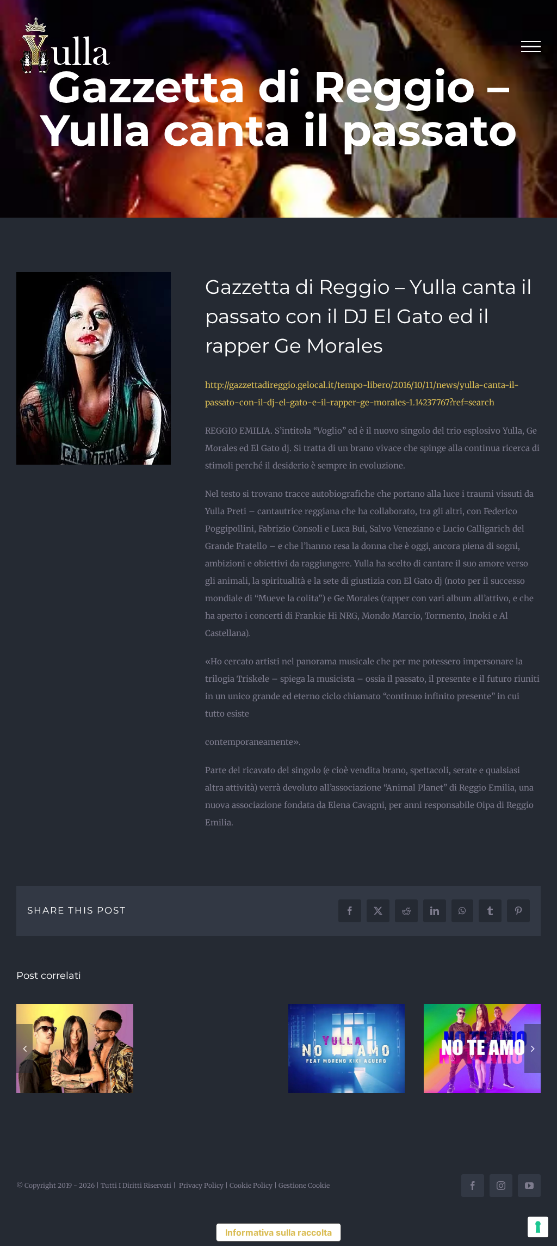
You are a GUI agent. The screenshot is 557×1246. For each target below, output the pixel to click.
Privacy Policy (201, 1185)
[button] (24, 1048)
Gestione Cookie (304, 1185)
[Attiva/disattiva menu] (531, 47)
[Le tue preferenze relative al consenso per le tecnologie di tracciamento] (538, 1227)
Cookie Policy (251, 1185)
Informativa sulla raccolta (278, 1232)
